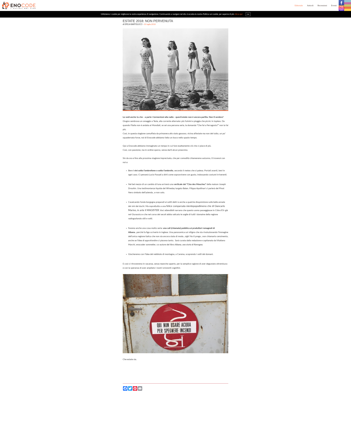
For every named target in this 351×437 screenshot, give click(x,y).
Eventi (334, 5)
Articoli (310, 5)
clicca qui (238, 14)
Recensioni (322, 5)
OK (248, 14)
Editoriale (299, 5)
